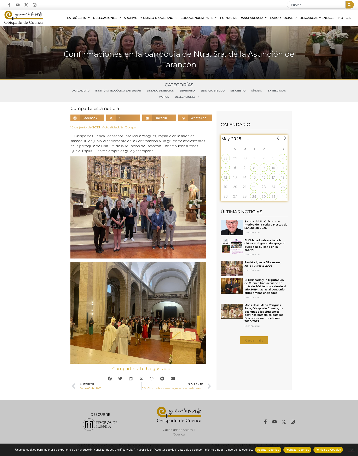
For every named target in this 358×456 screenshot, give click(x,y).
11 (282, 168)
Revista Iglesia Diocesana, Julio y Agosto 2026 (262, 264)
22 (254, 187)
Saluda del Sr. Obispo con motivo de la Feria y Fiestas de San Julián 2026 (265, 224)
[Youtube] (18, 5)
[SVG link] (100, 424)
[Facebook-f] (9, 5)
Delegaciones (105, 18)
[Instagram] (35, 5)
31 (273, 196)
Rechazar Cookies (297, 449)
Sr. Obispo (238, 90)
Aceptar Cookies (268, 449)
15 (254, 177)
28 (226, 158)
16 (264, 177)
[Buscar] (350, 5)
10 (273, 168)
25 (283, 187)
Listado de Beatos (160, 90)
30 (264, 196)
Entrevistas (277, 90)
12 (225, 177)
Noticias (345, 18)
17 (273, 177)
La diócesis (76, 18)
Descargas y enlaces (317, 18)
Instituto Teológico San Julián (118, 90)
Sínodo (256, 90)
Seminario (187, 90)
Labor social (281, 18)
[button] (87, 118)
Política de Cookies (328, 449)
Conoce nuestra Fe (196, 18)
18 (283, 177)
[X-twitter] (26, 5)
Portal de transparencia (241, 18)
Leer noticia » (252, 232)
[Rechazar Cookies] (351, 449)
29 (254, 196)
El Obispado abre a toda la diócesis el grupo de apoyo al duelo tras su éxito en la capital (264, 245)
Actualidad (81, 90)
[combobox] (316, 5)
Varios (164, 96)
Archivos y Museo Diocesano (148, 18)
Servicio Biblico (213, 90)
